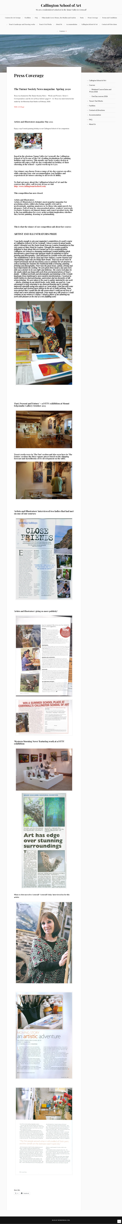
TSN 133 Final (19, 107)
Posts (82, 18)
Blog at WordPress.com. (61, 1220)
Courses (62, 31)
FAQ (36, 18)
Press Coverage (93, 18)
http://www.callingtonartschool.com (30, 186)
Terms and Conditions (109, 18)
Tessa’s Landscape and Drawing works (22, 24)
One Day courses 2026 (100, 96)
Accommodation (71, 24)
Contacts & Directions (109, 24)
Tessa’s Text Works (45, 24)
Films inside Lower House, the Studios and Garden (59, 18)
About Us (59, 24)
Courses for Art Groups (12, 18)
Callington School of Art (61, 5)
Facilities (28, 18)
